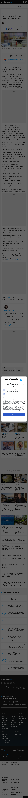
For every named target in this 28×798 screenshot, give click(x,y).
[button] (14, 397)
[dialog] (14, 399)
